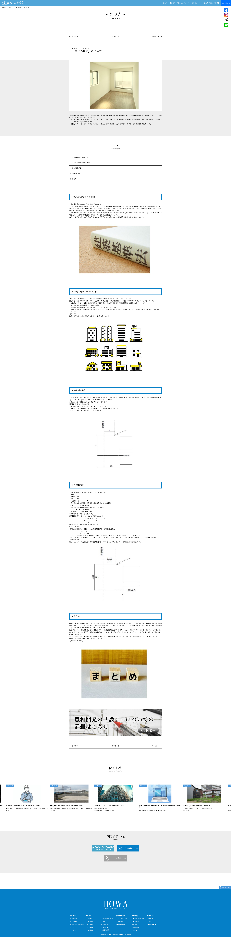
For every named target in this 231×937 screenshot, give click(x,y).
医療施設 (90, 921)
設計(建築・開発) (108, 918)
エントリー (136, 930)
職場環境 (136, 927)
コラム (10, 7)
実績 (178, 3)
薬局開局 (120, 921)
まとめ (74, 179)
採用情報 (217, 3)
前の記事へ (75, 36)
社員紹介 (136, 924)
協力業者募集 (208, 3)
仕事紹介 (136, 921)
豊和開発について (138, 918)
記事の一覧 (115, 36)
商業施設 (90, 930)
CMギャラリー (185, 3)
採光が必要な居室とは (80, 157)
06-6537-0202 (105, 847)
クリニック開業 (122, 918)
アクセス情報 (115, 858)
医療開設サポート (197, 3)
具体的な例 (76, 173)
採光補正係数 (77, 168)
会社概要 (74, 921)
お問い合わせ (226, 3)
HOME (3, 7)
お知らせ (150, 918)
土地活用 (89, 918)
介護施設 (90, 924)
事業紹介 (172, 3)
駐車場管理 (106, 930)
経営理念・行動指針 (78, 924)
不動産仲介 (106, 924)
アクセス (74, 930)
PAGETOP (226, 887)
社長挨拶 (74, 918)
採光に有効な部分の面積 (81, 163)
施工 (104, 921)
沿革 (73, 927)
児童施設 (90, 927)
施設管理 (105, 927)
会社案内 (166, 3)
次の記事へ (155, 36)
